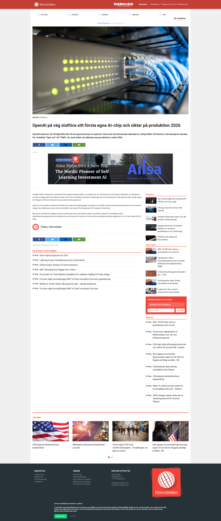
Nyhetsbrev (143, 4)
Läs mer (73, 516)
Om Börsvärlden (40, 479)
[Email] (79, 145)
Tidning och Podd (167, 4)
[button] (108, 457)
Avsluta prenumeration (81, 484)
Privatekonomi (182, 4)
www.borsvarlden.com (120, 485)
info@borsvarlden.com (120, 483)
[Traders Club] (123, 4)
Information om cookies (82, 479)
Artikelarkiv (38, 482)
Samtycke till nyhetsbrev (160, 304)
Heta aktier (154, 4)
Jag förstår (60, 516)
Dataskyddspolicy (79, 477)
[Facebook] (39, 145)
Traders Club (39, 474)
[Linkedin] (65, 145)
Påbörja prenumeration (82, 482)
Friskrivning (77, 474)
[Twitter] (52, 145)
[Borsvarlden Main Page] (44, 4)
